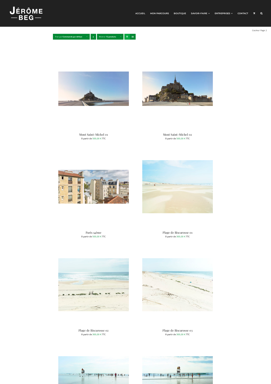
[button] (261, 13)
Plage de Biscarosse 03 (177, 330)
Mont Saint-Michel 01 (93, 134)
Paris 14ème (93, 232)
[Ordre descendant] (93, 37)
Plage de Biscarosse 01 (177, 232)
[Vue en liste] (133, 36)
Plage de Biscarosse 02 (93, 330)
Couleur (256, 30)
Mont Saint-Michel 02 (177, 134)
